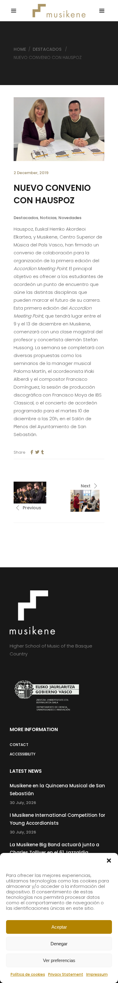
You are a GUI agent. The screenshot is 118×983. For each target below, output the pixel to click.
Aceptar (59, 927)
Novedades (69, 218)
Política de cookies (28, 974)
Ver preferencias (59, 960)
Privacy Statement (65, 974)
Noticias (48, 218)
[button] (109, 861)
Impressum (97, 974)
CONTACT (19, 744)
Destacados (47, 49)
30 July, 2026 (23, 803)
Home (20, 49)
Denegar (59, 943)
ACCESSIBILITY (22, 754)
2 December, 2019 (31, 173)
